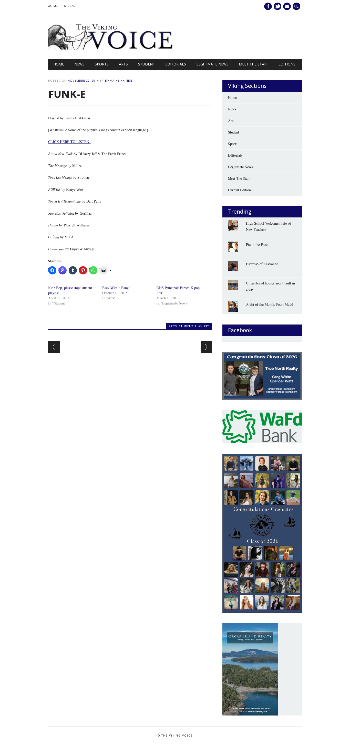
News (79, 64)
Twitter (277, 6)
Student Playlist (194, 326)
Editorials (175, 64)
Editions (287, 64)
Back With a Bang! (116, 287)
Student (146, 64)
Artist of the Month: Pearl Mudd (269, 304)
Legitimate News (212, 64)
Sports (102, 64)
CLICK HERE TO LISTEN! (69, 141)
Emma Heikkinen (118, 80)
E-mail (287, 6)
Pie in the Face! (257, 244)
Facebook (268, 6)
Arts (123, 64)
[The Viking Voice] (110, 48)
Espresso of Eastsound (262, 263)
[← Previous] (54, 347)
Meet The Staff (253, 64)
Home (58, 64)
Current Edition (239, 189)
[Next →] (206, 347)
